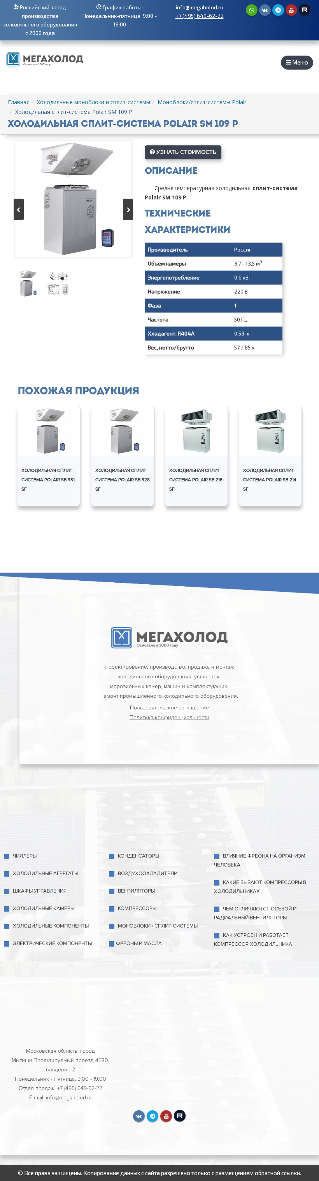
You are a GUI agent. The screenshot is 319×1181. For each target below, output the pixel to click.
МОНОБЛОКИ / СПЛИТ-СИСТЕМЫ (158, 926)
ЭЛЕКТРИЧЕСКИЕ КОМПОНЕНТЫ (52, 943)
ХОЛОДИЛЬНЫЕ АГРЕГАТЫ (45, 873)
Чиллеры (25, 856)
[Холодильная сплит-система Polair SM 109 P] (73, 199)
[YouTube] (291, 10)
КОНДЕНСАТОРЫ (138, 856)
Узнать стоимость (185, 151)
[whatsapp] (252, 10)
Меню (299, 62)
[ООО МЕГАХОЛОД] (45, 58)
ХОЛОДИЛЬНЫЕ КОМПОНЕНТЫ (51, 926)
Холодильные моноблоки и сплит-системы (93, 102)
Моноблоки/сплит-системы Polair (202, 102)
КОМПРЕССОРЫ (137, 908)
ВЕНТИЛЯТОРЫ (136, 891)
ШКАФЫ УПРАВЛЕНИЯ (40, 891)
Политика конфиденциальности (169, 717)
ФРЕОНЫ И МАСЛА (139, 943)
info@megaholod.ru (199, 7)
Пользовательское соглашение (169, 707)
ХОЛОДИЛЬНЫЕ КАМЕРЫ (43, 908)
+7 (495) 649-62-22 (199, 15)
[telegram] (278, 10)
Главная (19, 102)
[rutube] (304, 10)
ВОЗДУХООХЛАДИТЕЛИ (147, 873)
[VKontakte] (265, 10)
